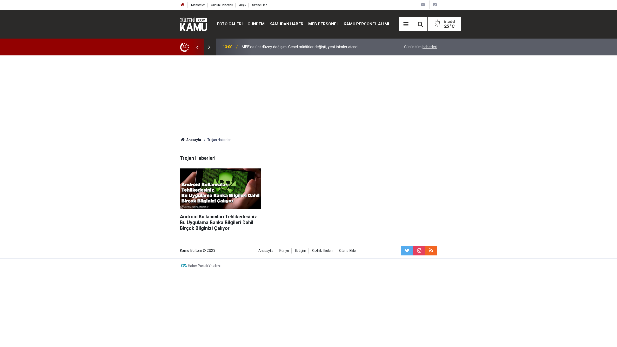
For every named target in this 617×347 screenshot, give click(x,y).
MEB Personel (323, 23)
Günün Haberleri (222, 5)
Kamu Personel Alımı (366, 23)
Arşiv (242, 5)
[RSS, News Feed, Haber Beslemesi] (431, 250)
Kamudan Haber (286, 23)
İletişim (300, 251)
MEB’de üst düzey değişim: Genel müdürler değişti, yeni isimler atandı (299, 47)
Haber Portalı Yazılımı (204, 266)
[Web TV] (423, 4)
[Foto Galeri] (434, 4)
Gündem (256, 23)
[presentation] (197, 47)
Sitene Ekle (259, 5)
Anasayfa (265, 251)
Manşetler (198, 5)
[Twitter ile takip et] (407, 250)
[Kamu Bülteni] (193, 24)
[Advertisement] (308, 96)
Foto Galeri (230, 23)
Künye (284, 251)
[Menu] (406, 24)
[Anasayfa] (182, 5)
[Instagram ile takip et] (419, 250)
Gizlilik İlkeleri (322, 251)
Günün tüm (420, 47)
